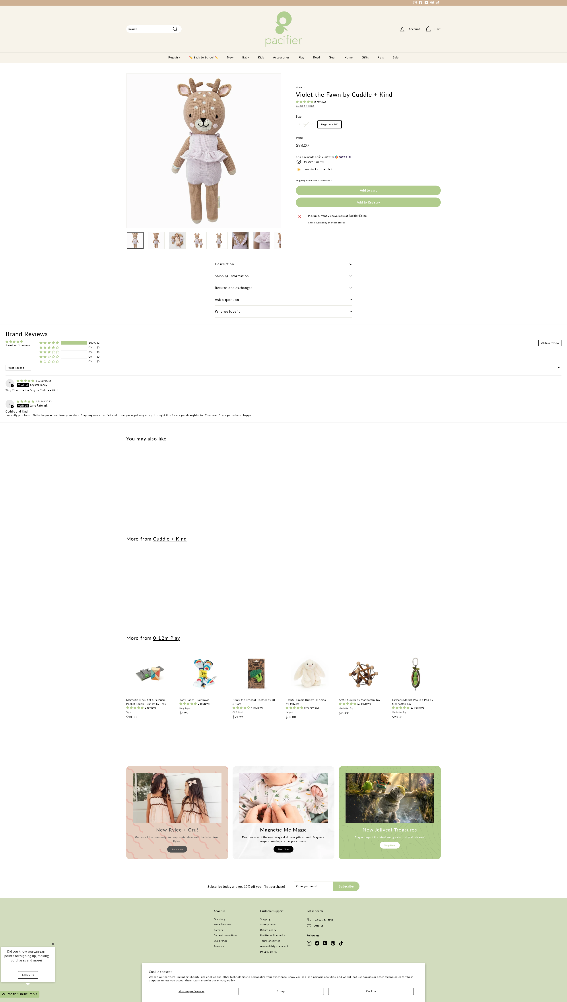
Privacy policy (268, 951)
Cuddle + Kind (305, 105)
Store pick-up (268, 924)
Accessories (281, 57)
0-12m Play (166, 638)
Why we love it (227, 311)
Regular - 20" (329, 124)
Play (302, 57)
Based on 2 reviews (18, 345)
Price (299, 138)
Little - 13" (306, 124)
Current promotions (225, 935)
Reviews (219, 946)
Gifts (365, 57)
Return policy (268, 929)
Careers (218, 929)
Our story (219, 919)
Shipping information (232, 276)
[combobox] (154, 29)
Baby (245, 57)
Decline (371, 991)
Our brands (220, 940)
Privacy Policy (226, 980)
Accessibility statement (274, 946)
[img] (26, 380)
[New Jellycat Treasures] (390, 798)
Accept (281, 991)
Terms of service (270, 940)
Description (224, 264)
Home (348, 57)
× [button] (53, 944)
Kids (261, 57)
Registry (174, 57)
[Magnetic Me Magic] (283, 798)
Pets (381, 57)
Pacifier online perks (272, 935)
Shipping (300, 180)
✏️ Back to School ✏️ (203, 57)
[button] (305, 102)
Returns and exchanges (233, 288)
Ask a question (227, 300)
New (230, 57)
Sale (396, 57)
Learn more (28, 975)
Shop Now (177, 849)
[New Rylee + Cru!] (177, 798)
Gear (332, 57)
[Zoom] (203, 151)
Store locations (223, 924)
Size (298, 116)
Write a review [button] (550, 343)
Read (316, 57)
